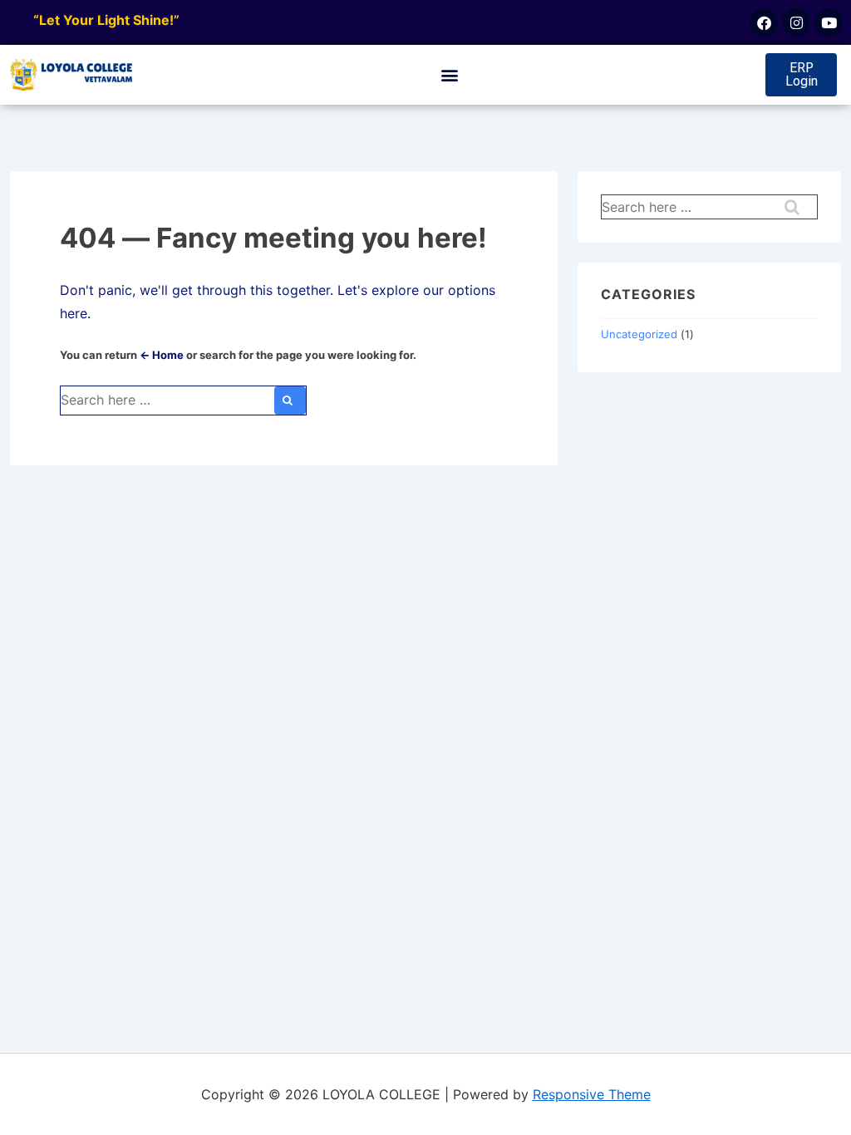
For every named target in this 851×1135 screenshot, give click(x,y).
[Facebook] (764, 22)
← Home (162, 354)
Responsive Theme (592, 1094)
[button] (450, 75)
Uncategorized (639, 334)
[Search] (290, 400)
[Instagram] (796, 22)
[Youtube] (828, 22)
